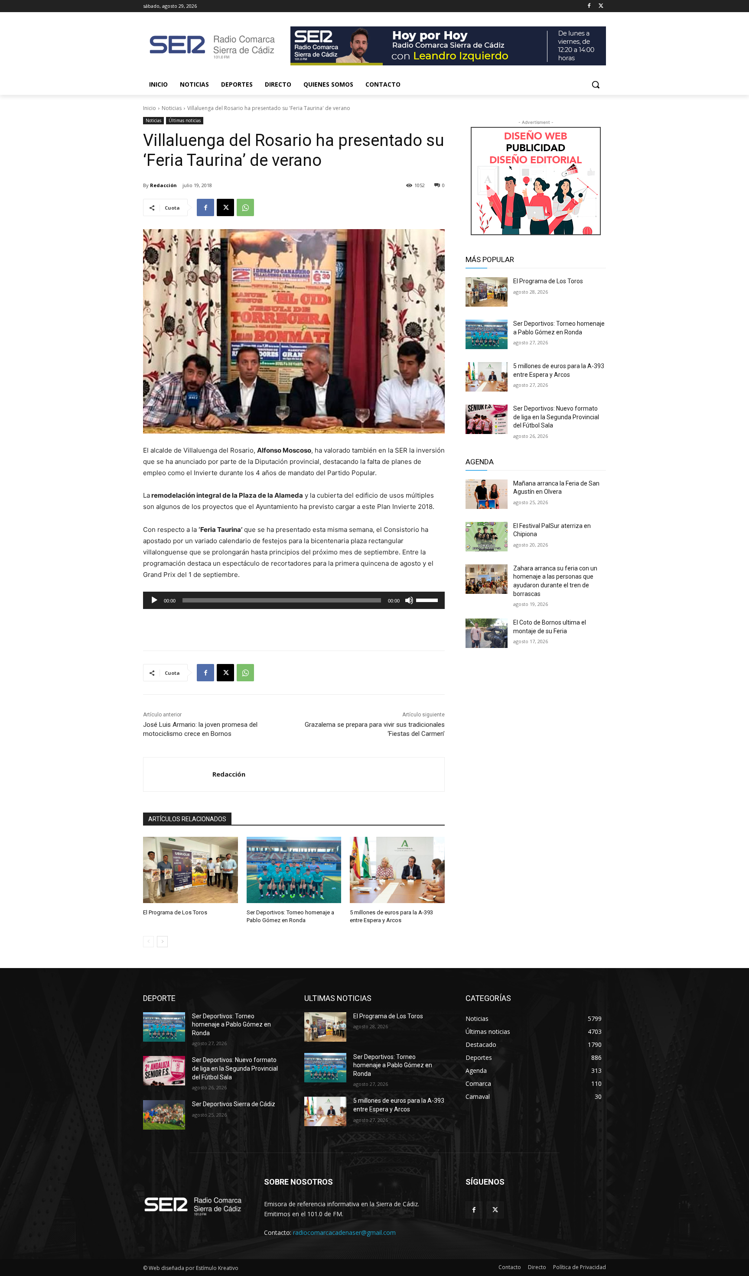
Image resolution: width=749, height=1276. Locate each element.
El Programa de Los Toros (175, 912)
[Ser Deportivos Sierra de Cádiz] (164, 1115)
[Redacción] (178, 774)
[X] (601, 6)
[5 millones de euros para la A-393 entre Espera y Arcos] (397, 870)
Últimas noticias (185, 120)
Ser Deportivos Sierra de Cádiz (233, 1104)
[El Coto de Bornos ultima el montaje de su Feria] (487, 633)
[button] (595, 84)
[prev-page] (148, 941)
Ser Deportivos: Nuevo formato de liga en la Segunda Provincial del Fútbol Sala (556, 417)
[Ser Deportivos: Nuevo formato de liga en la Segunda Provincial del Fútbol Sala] (487, 419)
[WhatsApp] (245, 207)
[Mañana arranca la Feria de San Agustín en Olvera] (487, 494)
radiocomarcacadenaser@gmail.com (344, 1232)
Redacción (163, 185)
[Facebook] (589, 6)
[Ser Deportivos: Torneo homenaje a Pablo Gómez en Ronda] (294, 870)
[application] (294, 600)
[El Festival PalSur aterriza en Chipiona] (487, 536)
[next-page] (162, 941)
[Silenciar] (409, 600)
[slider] (428, 599)
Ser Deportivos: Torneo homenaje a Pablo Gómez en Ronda (231, 1024)
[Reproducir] (154, 600)
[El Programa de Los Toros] (190, 870)
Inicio (149, 108)
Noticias (172, 108)
